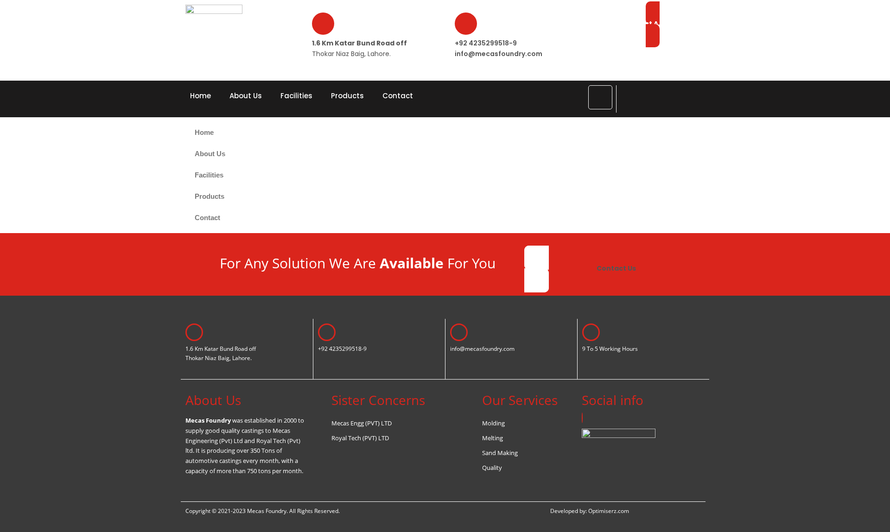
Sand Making (500, 453)
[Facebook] (582, 417)
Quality (492, 467)
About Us (245, 96)
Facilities (296, 96)
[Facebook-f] (600, 97)
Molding (493, 423)
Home (200, 96)
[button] (628, 97)
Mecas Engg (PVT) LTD (361, 423)
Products (347, 96)
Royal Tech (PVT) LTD (360, 438)
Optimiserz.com (608, 511)
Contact (397, 96)
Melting (492, 438)
